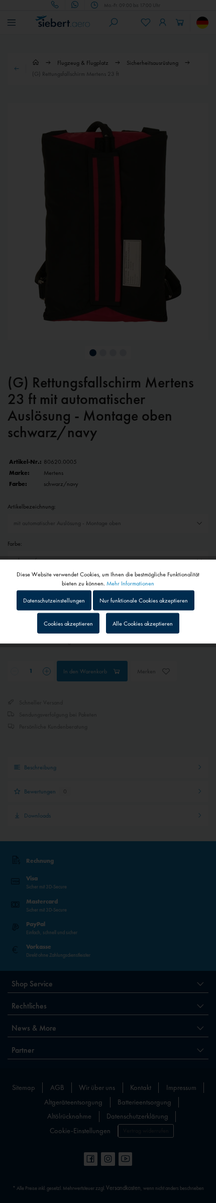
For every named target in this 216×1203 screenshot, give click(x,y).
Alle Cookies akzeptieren (143, 623)
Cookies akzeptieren (68, 623)
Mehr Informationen (130, 583)
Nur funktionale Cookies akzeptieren (143, 600)
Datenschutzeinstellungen (54, 600)
